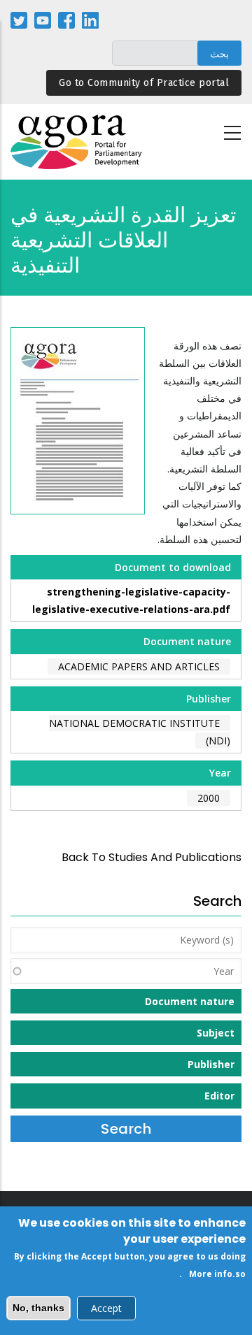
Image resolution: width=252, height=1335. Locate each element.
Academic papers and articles (139, 666)
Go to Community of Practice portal (144, 83)
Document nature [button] (189, 1001)
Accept (106, 1308)
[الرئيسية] (77, 142)
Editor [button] (219, 1095)
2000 (208, 797)
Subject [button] (215, 1032)
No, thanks (38, 1307)
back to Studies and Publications (151, 857)
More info (210, 1274)
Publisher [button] (211, 1064)
